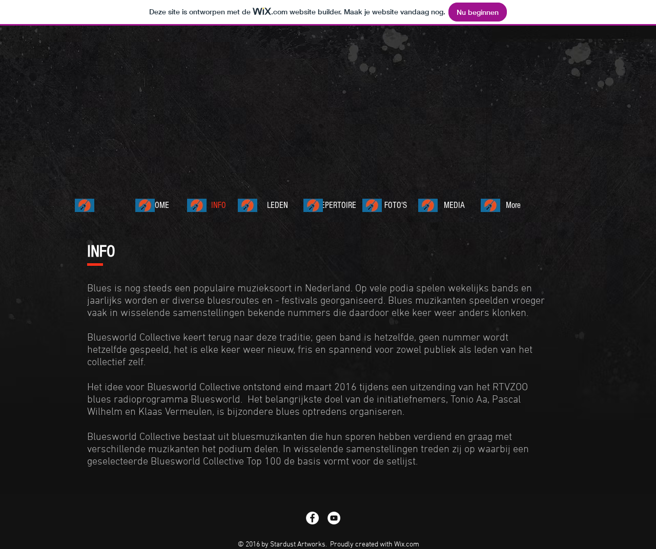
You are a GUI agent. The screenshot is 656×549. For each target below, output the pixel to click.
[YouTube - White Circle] (333, 518)
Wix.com (406, 544)
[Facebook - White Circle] (312, 518)
